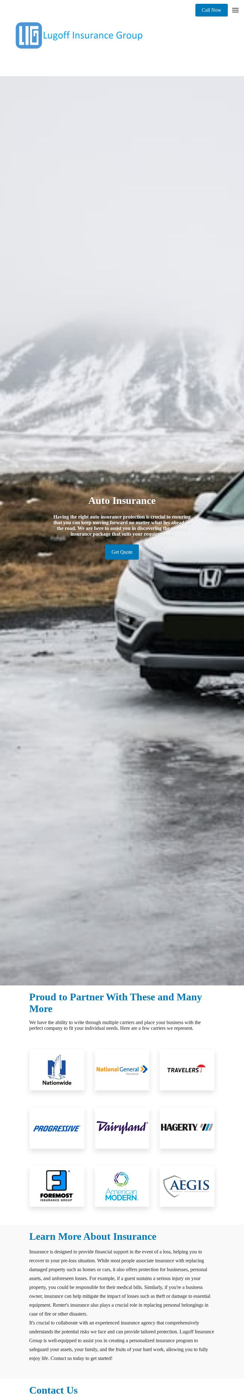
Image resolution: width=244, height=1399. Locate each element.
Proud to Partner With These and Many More (115, 1002)
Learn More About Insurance (92, 1236)
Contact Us (53, 1390)
